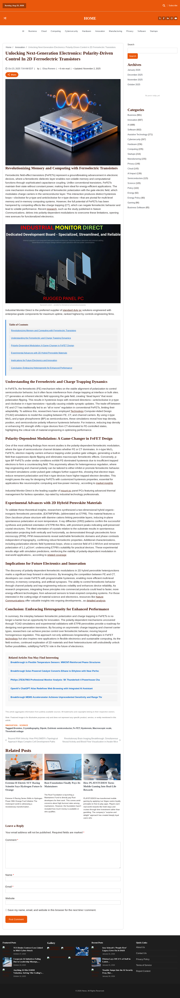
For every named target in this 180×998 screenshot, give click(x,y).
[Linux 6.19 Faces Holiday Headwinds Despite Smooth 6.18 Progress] (53, 951)
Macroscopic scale (102, 728)
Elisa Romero (49, 68)
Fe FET (76, 728)
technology (11, 638)
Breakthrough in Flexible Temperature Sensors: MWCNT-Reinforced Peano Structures (55, 662)
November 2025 (135, 79)
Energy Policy (134, 198)
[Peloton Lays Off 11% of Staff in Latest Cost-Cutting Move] (96, 962)
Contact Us (141, 953)
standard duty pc (72, 310)
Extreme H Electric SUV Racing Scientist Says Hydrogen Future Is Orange (23, 786)
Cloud (44, 31)
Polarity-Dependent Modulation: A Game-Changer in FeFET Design (42, 345)
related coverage (56, 555)
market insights (104, 483)
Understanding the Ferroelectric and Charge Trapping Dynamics (41, 338)
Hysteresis (86, 728)
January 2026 (134, 70)
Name (9, 875)
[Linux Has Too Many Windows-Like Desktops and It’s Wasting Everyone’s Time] (67, 951)
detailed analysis (96, 600)
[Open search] (164, 6)
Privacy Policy (142, 959)
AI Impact (132, 173)
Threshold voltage (14, 731)
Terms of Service (144, 965)
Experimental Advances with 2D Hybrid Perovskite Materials (39, 353)
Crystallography (31, 728)
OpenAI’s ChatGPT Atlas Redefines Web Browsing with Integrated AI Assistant (52, 688)
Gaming (131, 202)
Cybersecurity (71, 31)
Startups (154, 31)
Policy (131, 188)
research (52, 209)
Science (24, 725)
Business (32, 31)
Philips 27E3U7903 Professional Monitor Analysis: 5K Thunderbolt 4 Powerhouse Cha (55, 680)
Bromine (17, 728)
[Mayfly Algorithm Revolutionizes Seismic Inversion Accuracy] (81, 951)
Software (142, 31)
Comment (11, 840)
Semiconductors (135, 178)
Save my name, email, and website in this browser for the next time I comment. (52, 910)
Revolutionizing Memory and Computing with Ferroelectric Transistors (43, 330)
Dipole (43, 728)
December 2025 (135, 75)
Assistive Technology (138, 134)
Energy (131, 193)
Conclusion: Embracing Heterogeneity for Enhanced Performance (41, 368)
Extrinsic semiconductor (60, 728)
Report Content (143, 971)
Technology (77, 411)
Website (10, 898)
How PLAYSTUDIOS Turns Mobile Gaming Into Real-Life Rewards (99, 786)
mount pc (66, 490)
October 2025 (134, 84)
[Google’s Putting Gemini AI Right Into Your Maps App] (57, 963)
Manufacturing (115, 31)
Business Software (137, 207)
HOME (90, 18)
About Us (140, 947)
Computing (56, 31)
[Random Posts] (5, 18)
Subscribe (173, 5)
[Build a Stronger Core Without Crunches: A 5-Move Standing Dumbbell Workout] (78, 963)
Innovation (100, 31)
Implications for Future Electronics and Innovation (34, 360)
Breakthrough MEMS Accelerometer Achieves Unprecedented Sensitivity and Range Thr (56, 697)
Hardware (86, 31)
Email (9, 886)
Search (131, 44)
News (84, 991)
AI (23, 31)
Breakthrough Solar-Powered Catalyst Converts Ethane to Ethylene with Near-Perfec (55, 671)
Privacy (129, 31)
